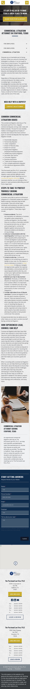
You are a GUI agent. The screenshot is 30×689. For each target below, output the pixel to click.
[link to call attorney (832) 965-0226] (3, 2)
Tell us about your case (8, 517)
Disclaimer (18, 669)
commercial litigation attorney (10, 178)
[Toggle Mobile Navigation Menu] (27, 2)
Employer (4, 509)
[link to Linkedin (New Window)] (15, 600)
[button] (15, 563)
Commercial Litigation (11, 52)
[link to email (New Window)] (18, 600)
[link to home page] (15, 2)
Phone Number (5, 494)
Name (3, 486)
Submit (24, 539)
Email (2, 502)
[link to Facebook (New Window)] (12, 600)
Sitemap (10, 669)
